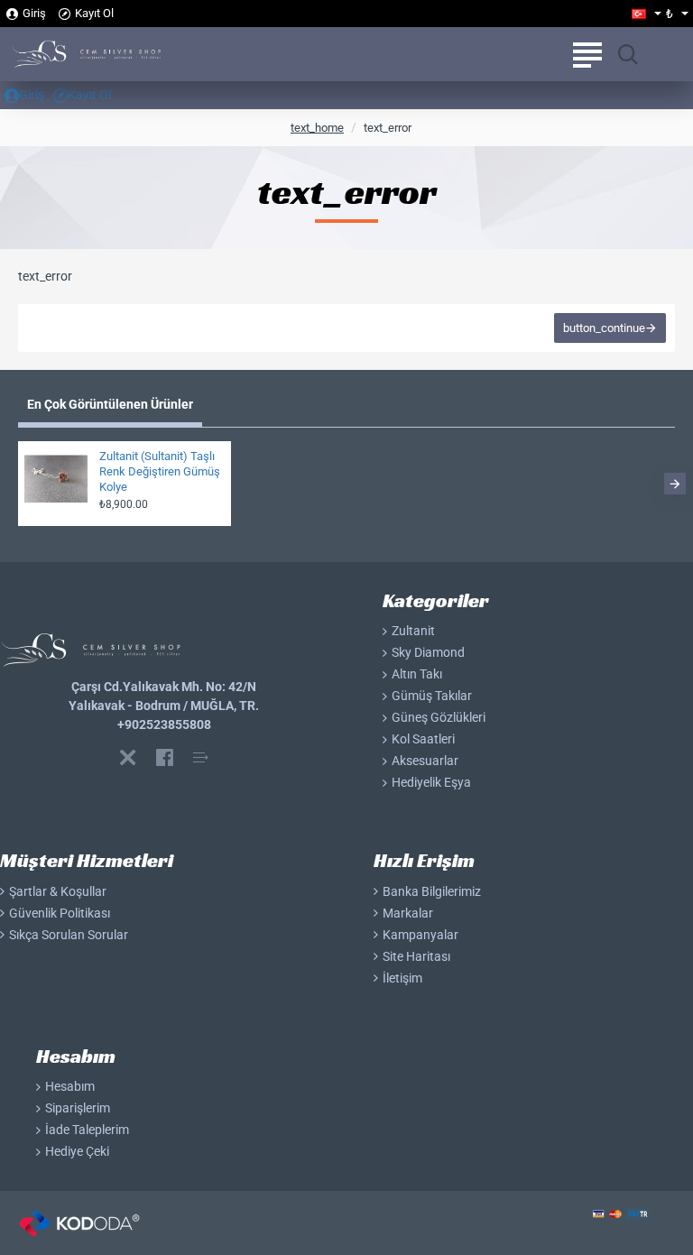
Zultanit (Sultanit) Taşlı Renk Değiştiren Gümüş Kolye (159, 471)
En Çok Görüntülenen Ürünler (110, 404)
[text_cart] (670, 54)
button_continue (604, 328)
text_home (317, 128)
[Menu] (587, 54)
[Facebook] (164, 757)
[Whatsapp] (128, 757)
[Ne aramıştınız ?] (627, 54)
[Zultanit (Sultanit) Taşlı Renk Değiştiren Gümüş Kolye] (56, 479)
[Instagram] (200, 757)
